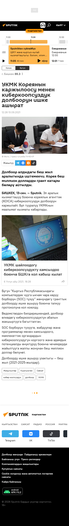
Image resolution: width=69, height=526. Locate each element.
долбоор (29, 377)
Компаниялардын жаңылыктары (20, 464)
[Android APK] (13, 492)
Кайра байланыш (11, 481)
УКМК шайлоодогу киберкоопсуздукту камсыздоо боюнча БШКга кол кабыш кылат (33, 269)
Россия (50, 424)
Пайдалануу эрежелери (37, 454)
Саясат (40, 370)
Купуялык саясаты (12, 468)
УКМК (41, 377)
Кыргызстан (27, 370)
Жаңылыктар (9, 370)
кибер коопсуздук (12, 377)
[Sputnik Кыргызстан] (10, 26)
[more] (63, 281)
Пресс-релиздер (30, 459)
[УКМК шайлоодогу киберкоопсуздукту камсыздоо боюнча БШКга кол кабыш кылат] (34, 238)
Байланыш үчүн (11, 459)
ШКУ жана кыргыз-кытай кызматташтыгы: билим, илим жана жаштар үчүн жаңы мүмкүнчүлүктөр (27, 57)
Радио (37, 424)
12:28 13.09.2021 (11, 112)
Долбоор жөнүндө (12, 454)
